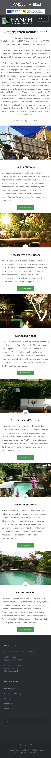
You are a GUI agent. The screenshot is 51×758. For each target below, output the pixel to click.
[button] (17, 20)
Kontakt (7, 709)
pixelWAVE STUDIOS (29, 753)
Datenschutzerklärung (12, 694)
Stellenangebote (10, 689)
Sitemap (7, 699)
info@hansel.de (14, 671)
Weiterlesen (25, 207)
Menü (43, 19)
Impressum (8, 704)
